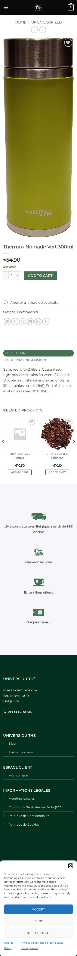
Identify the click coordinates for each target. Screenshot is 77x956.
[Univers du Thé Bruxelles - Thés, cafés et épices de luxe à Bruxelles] (38, 7)
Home (20, 22)
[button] (70, 866)
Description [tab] (15, 353)
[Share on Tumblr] (45, 321)
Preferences (38, 933)
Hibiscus (57, 458)
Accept (38, 909)
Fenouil (19, 458)
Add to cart (40, 276)
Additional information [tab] (25, 359)
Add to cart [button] (19, 472)
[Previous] (3, 450)
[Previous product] (42, 30)
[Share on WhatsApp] (7, 321)
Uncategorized (46, 22)
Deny (38, 921)
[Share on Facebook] (14, 321)
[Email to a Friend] (30, 321)
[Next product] (34, 30)
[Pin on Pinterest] (37, 321)
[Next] (73, 450)
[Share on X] (22, 321)
